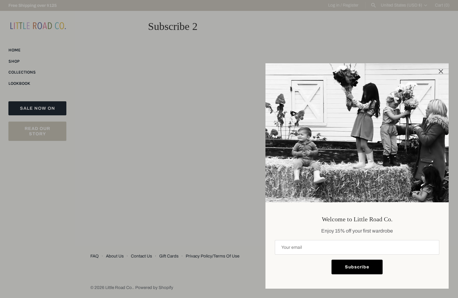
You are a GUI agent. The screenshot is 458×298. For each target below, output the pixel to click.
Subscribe (357, 267)
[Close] (441, 71)
